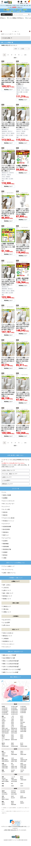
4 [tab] (17, 32)
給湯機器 (5, 498)
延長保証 (5, 555)
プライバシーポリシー (8, 644)
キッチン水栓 (6, 509)
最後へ (15, 57)
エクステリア (6, 523)
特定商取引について (8, 641)
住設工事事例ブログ (8, 658)
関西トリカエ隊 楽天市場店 (10, 663)
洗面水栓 (5, 515)
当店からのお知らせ (8, 633)
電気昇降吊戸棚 (7, 549)
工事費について (7, 612)
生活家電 (5, 540)
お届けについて (6, 477)
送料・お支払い (7, 585)
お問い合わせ (6, 625)
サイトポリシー (7, 646)
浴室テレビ (6, 535)
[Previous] (1, 31)
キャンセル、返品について (9, 473)
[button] (15, 823)
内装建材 (5, 552)
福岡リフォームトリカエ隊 (10, 672)
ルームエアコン (7, 538)
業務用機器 (6, 543)
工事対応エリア (7, 606)
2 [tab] (14, 32)
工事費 (4, 558)
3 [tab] (16, 32)
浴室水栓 (5, 512)
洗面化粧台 (6, 532)
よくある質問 (5, 480)
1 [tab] (13, 32)
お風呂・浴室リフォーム (9, 572)
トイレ (4, 38)
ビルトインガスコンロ (8, 500)
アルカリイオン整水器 (8, 518)
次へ (26, 54)
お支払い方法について (8, 470)
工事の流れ (6, 609)
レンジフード (6, 506)
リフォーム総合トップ (8, 566)
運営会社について (6, 483)
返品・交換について (8, 593)
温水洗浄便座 (6, 529)
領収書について (7, 598)
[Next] (29, 31)
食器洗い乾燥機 (7, 495)
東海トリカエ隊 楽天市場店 (10, 660)
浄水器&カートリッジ (8, 520)
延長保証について (7, 596)
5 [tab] (18, 32)
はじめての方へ (7, 619)
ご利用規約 (6, 638)
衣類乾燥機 (6, 546)
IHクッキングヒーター (8, 503)
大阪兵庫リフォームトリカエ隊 (11, 669)
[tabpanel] (15, 23)
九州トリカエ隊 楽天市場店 (10, 666)
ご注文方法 (6, 587)
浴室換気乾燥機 (7, 526)
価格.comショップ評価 (9, 655)
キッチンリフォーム (8, 569)
